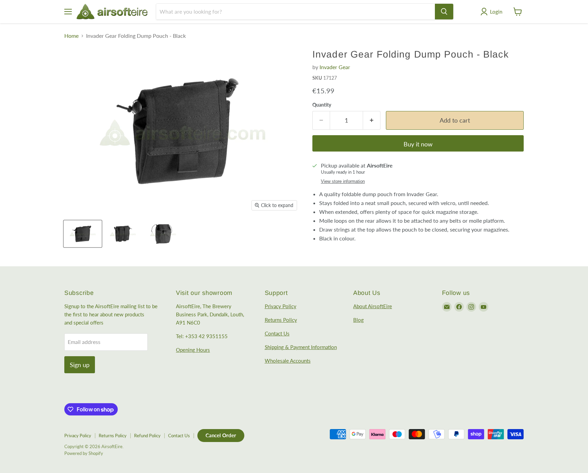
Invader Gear (335, 67)
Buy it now (418, 144)
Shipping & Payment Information (301, 347)
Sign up (79, 364)
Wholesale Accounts (288, 361)
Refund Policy (147, 435)
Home (71, 36)
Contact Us (277, 333)
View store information (343, 181)
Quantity (321, 105)
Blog (358, 320)
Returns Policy (281, 320)
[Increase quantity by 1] (371, 120)
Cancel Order (221, 435)
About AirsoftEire (372, 306)
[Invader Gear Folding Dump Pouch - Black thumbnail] (83, 233)
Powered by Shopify (83, 453)
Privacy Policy (280, 306)
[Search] (444, 11)
